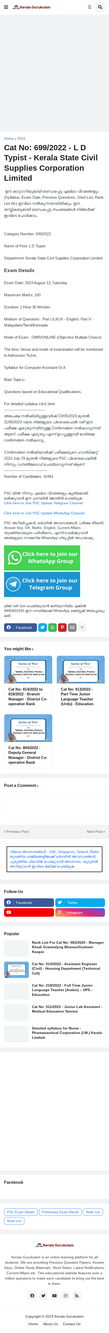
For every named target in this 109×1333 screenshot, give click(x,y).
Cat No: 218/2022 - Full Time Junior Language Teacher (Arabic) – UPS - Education (62, 989)
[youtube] (29, 912)
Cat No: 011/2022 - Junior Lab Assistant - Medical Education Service (67, 1009)
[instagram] (65, 1295)
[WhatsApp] (52, 627)
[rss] (76, 1295)
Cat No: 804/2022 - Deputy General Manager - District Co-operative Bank (27, 755)
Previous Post (18, 832)
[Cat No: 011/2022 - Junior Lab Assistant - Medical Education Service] (16, 1012)
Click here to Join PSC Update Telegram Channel (43, 503)
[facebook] (32, 1295)
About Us (50, 1324)
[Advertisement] (54, 73)
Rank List (93, 1212)
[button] (6, 7)
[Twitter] (42, 627)
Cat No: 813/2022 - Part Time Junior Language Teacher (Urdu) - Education (77, 696)
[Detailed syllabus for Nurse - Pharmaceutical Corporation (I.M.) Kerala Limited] (16, 1034)
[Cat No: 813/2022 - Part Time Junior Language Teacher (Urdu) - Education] (81, 670)
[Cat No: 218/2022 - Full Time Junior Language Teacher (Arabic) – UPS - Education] (16, 991)
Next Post (94, 832)
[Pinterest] (62, 627)
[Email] (72, 627)
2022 (21, 138)
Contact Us (72, 1324)
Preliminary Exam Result (60, 1212)
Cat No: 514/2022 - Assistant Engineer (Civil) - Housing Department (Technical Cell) (66, 968)
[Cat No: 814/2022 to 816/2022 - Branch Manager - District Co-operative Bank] (28, 670)
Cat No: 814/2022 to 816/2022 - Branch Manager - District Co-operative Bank (27, 696)
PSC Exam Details (21, 1212)
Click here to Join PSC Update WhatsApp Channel (44, 513)
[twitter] (43, 1295)
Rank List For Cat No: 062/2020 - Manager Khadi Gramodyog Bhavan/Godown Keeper (68, 947)
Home (9, 138)
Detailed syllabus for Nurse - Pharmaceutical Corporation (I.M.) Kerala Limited (67, 1032)
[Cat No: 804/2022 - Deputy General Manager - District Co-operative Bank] (28, 728)
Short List (14, 1221)
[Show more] (82, 627)
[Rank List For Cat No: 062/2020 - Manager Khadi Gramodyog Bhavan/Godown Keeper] (16, 948)
